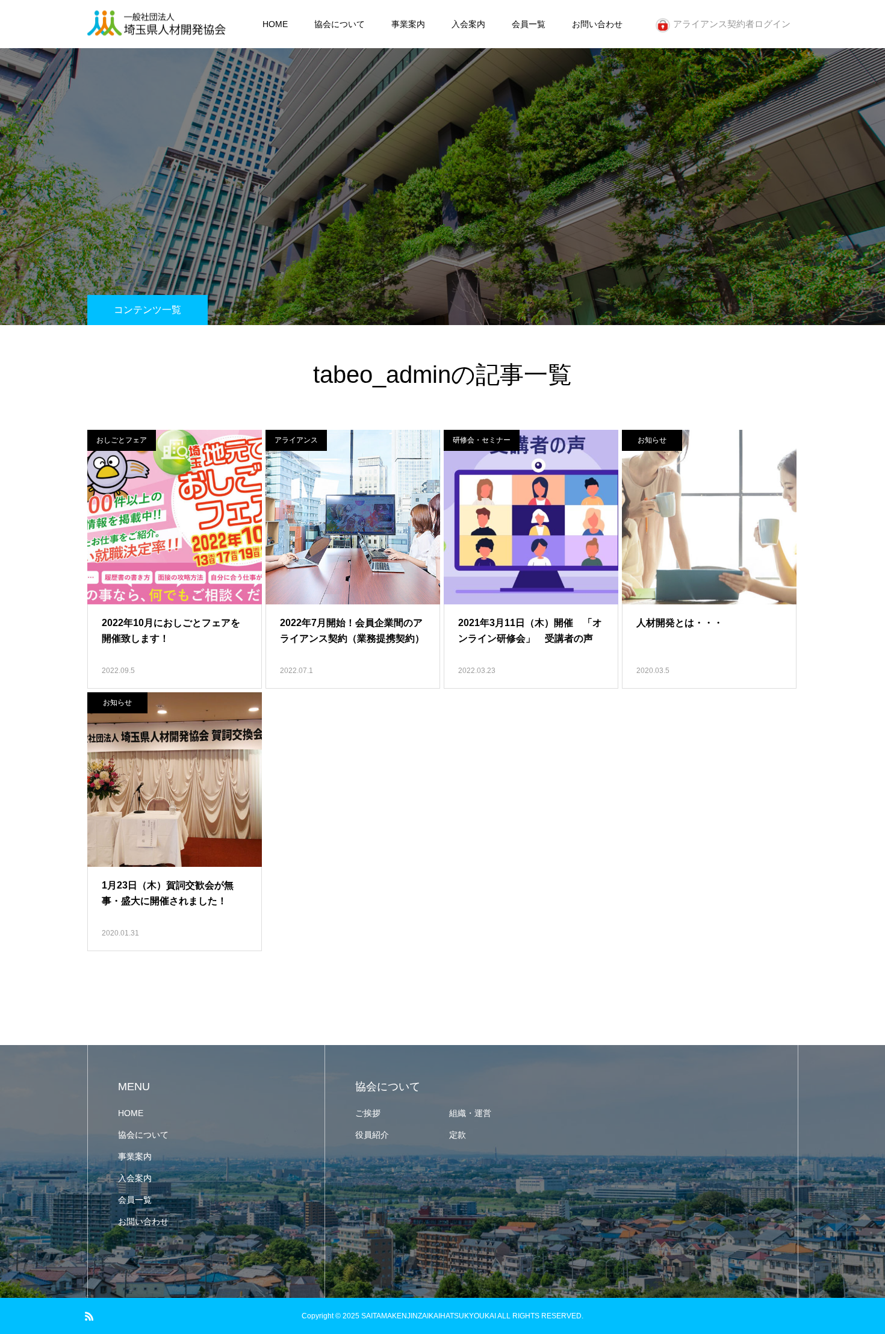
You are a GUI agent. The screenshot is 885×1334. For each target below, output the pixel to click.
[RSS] (89, 1316)
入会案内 (468, 24)
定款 (457, 1135)
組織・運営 (470, 1113)
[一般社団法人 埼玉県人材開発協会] (156, 24)
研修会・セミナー (482, 440)
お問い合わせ (597, 24)
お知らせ (652, 440)
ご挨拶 (367, 1113)
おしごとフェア (121, 440)
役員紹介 (372, 1135)
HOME (275, 24)
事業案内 (408, 24)
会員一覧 (528, 24)
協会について (339, 24)
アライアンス (296, 440)
